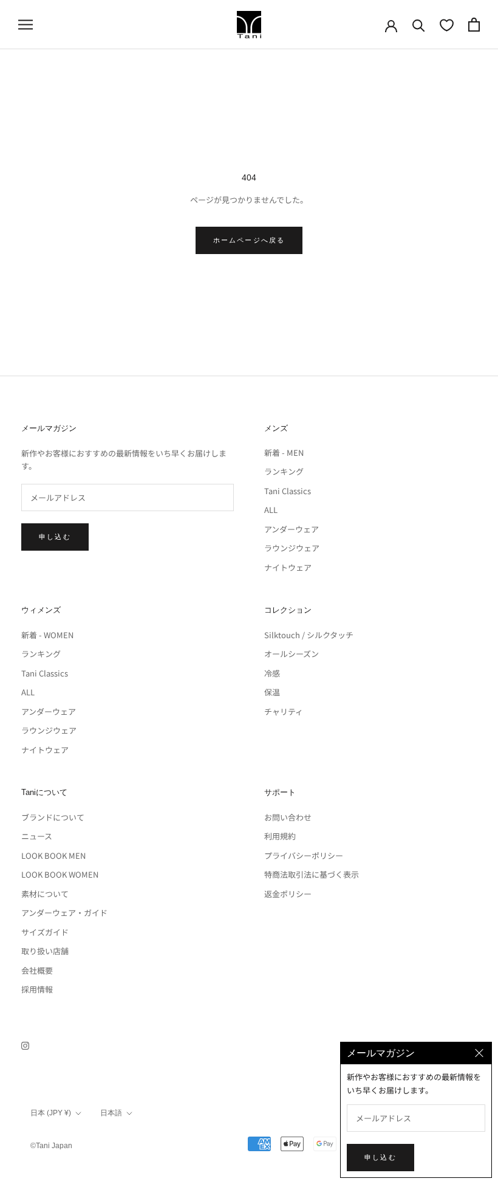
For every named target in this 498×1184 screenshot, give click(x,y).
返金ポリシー (288, 894)
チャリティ (283, 711)
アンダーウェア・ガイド (64, 912)
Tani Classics (287, 491)
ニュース (36, 836)
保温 (272, 692)
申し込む (55, 536)
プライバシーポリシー (303, 855)
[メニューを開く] (25, 24)
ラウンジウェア (291, 548)
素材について (45, 894)
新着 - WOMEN (47, 635)
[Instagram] (25, 1044)
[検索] (418, 24)
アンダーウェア (291, 529)
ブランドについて (52, 817)
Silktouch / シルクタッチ (308, 635)
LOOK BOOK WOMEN (59, 874)
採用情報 (37, 989)
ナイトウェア (288, 567)
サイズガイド (45, 932)
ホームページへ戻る (249, 240)
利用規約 (280, 836)
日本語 (111, 1113)
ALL (271, 509)
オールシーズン (291, 653)
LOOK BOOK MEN (53, 855)
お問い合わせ (288, 817)
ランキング (284, 471)
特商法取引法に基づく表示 (311, 874)
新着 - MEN (284, 452)
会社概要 (37, 970)
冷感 (272, 673)
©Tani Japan (51, 1145)
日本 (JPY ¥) (50, 1113)
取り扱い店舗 (45, 951)
